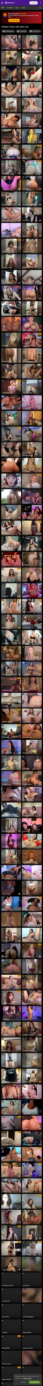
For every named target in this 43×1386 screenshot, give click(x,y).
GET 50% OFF (14, 20)
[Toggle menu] (2, 3)
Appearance (9, 31)
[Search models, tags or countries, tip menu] (40, 8)
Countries (23, 31)
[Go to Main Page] (13, 3)
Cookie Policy (27, 1378)
